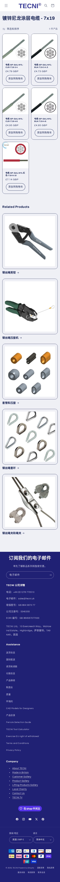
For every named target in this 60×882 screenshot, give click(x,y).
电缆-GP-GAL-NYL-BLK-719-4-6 (43, 120)
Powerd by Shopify (26, 868)
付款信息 (10, 673)
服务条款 (21, 872)
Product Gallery (20, 781)
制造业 (9, 687)
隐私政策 (50, 868)
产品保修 (10, 680)
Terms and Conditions (17, 743)
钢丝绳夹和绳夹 (11, 533)
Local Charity (19, 789)
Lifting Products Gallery (25, 785)
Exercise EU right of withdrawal (22, 736)
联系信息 (41, 872)
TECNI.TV (17, 797)
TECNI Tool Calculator (17, 729)
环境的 (9, 701)
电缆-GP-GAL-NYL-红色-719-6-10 (15, 174)
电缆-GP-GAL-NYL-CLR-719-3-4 (14, 66)
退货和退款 (11, 667)
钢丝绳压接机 (10, 337)
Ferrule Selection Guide (18, 722)
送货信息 (10, 653)
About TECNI (19, 768)
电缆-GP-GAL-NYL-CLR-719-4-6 (14, 120)
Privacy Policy (13, 750)
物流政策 (31, 872)
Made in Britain (20, 772)
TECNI (15, 868)
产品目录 (10, 715)
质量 (8, 694)
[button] (6, 5)
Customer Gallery (21, 777)
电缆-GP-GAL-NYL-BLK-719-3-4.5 (43, 66)
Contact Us (18, 793)
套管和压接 (9, 402)
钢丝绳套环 (9, 468)
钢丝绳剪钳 (9, 272)
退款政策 (40, 868)
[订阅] (50, 575)
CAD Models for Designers (20, 708)
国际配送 (10, 660)
